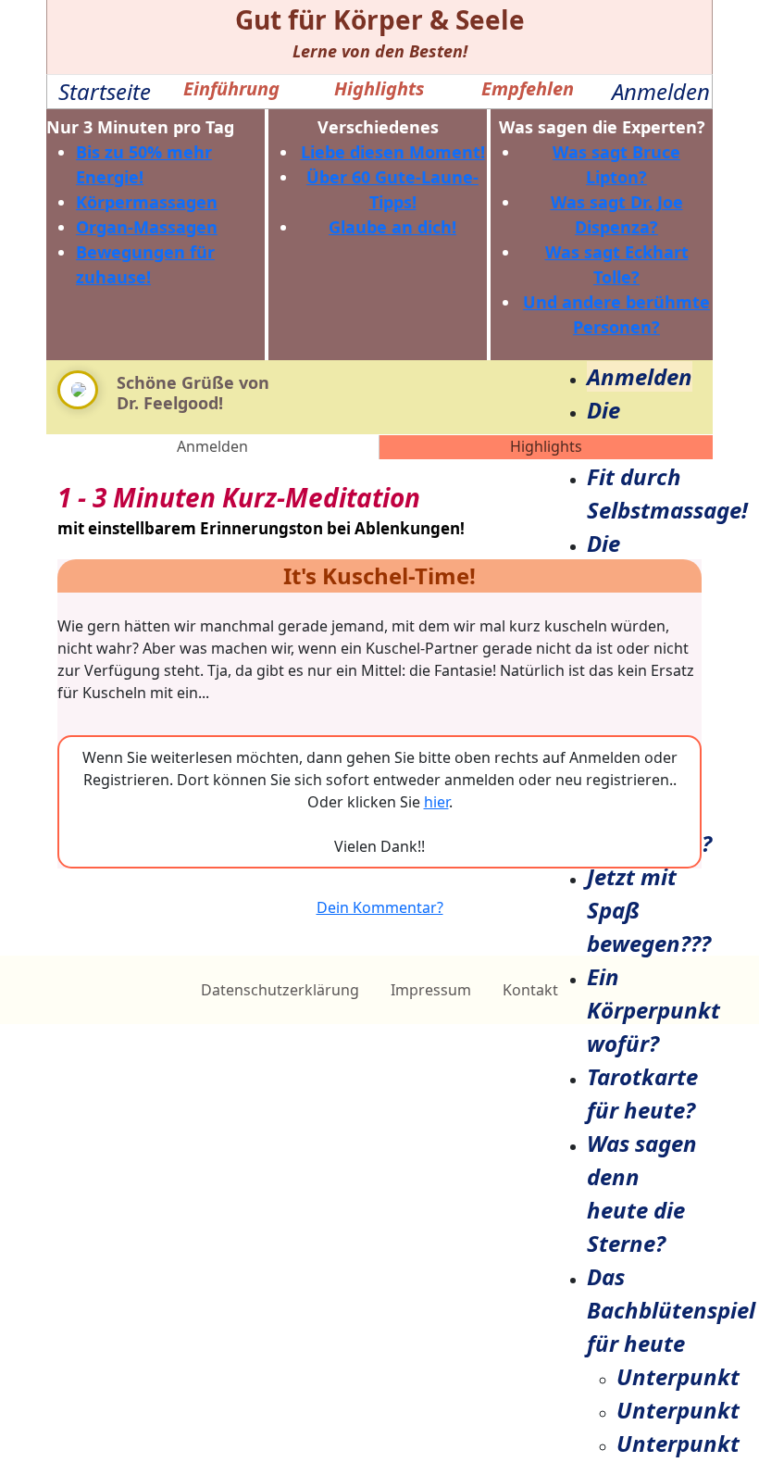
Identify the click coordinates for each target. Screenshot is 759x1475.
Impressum (431, 990)
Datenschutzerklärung (280, 990)
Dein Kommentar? (380, 907)
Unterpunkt (678, 1376)
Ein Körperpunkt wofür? (653, 1009)
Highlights (546, 446)
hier (436, 802)
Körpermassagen (147, 202)
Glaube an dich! (392, 227)
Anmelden (661, 91)
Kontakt (530, 990)
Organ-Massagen (147, 227)
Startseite (104, 91)
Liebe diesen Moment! (393, 152)
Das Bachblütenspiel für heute (671, 1309)
